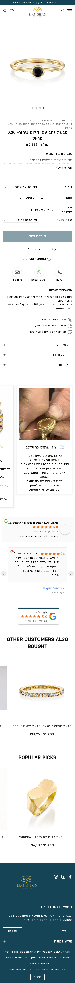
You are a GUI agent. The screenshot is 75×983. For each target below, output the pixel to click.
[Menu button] (69, 11)
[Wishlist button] (12, 11)
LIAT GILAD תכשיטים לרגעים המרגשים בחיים (31, 523)
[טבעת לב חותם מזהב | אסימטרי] (42, 799)
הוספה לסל (37, 236)
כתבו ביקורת (26, 536)
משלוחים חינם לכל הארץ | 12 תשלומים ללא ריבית (37, 2)
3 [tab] (36, 109)
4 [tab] (32, 109)
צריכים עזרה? (37, 249)
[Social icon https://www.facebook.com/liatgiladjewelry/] (63, 877)
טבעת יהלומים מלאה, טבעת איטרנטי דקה (42, 726)
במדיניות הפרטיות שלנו (23, 969)
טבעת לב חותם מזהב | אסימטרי (42, 837)
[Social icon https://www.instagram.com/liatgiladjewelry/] (56, 877)
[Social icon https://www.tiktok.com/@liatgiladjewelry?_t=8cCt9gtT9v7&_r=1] (70, 877)
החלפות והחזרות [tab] (57, 355)
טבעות (56, 124)
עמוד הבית (65, 120)
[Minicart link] (4, 11)
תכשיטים (50, 120)
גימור (68, 187)
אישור (37, 977)
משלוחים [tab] (63, 345)
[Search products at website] (63, 11)
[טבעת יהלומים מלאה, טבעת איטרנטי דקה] (42, 688)
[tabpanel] (37, 68)
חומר (68, 198)
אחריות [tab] (64, 365)
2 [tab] (39, 109)
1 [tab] (43, 109)
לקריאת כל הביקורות (46, 536)
